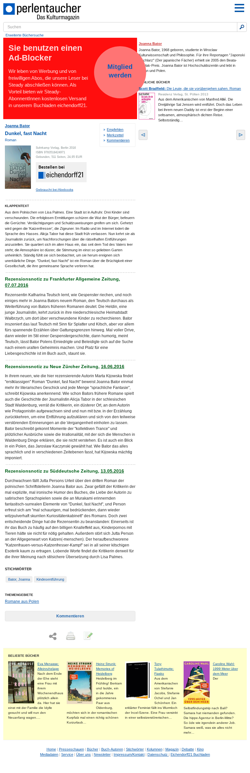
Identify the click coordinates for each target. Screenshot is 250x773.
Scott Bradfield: (190, 88)
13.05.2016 (112, 471)
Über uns (83, 754)
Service (67, 754)
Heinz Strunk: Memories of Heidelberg (106, 668)
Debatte (188, 749)
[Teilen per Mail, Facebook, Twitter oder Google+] (52, 636)
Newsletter (102, 754)
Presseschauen (71, 749)
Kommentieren (118, 140)
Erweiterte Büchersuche (25, 35)
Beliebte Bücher (23, 655)
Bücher (92, 749)
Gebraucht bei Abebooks (54, 189)
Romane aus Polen (22, 601)
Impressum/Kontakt (129, 754)
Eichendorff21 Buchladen (190, 754)
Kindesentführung (50, 579)
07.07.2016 (16, 285)
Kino (200, 749)
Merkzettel (115, 135)
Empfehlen (115, 129)
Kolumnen (154, 749)
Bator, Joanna (19, 579)
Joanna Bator (17, 126)
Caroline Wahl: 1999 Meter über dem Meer (225, 668)
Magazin (172, 749)
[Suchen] (242, 27)
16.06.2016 (112, 366)
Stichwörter (135, 749)
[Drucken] (70, 636)
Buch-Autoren (112, 749)
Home (51, 749)
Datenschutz (158, 754)
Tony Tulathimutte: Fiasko (164, 668)
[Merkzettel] (87, 636)
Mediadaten (49, 754)
